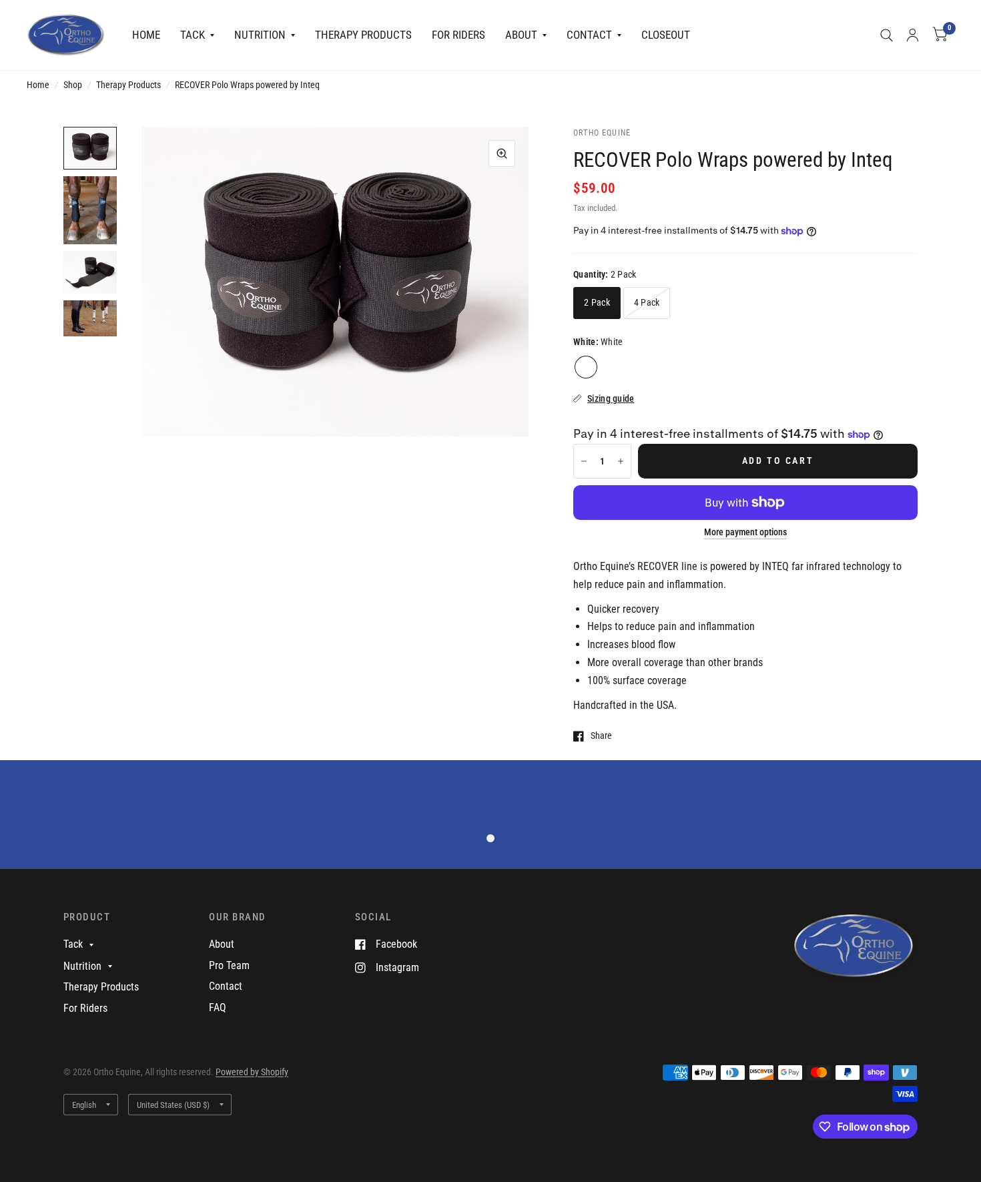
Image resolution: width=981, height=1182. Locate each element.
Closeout (665, 34)
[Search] (887, 35)
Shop (72, 84)
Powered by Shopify (252, 1072)
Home (146, 34)
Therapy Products (363, 34)
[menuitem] (146, 35)
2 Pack (597, 302)
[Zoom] (501, 153)
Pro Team (229, 965)
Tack (192, 34)
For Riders (458, 34)
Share (601, 736)
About (521, 34)
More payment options (745, 532)
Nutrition (260, 34)
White (586, 367)
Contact (589, 34)
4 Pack (647, 302)
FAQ (217, 1007)
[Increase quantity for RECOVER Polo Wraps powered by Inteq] (621, 461)
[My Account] (913, 35)
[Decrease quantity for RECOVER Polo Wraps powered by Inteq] (584, 461)
